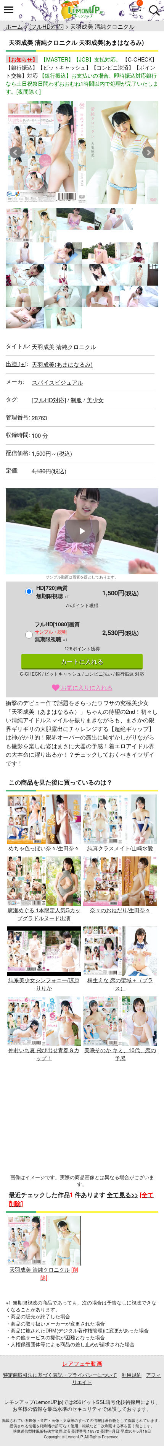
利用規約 (131, 1374)
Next (148, 152)
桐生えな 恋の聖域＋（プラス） (120, 984)
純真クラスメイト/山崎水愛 (120, 848)
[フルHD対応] (46, 26)
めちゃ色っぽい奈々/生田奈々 (43, 848)
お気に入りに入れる (86, 687)
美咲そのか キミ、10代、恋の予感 (120, 1054)
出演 (16, 363)
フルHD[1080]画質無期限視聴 (57, 631)
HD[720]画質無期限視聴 (52, 592)
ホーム (14, 26)
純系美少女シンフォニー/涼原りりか (43, 984)
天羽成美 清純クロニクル (40, 1269)
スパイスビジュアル (57, 382)
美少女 (95, 400)
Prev (16, 152)
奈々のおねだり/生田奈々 (120, 910)
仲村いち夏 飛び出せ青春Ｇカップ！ (43, 1054)
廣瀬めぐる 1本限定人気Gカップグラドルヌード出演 (44, 914)
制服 (76, 400)
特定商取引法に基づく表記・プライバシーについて (60, 1374)
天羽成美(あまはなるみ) (62, 364)
